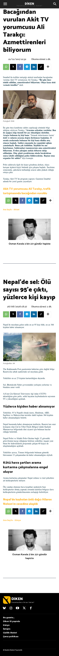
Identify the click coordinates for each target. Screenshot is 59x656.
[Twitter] (24, 608)
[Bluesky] (4, 608)
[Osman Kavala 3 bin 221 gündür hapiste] (29, 229)
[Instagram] (11, 608)
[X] (13, 67)
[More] (48, 67)
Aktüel (16, 210)
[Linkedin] (34, 67)
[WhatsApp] (6, 67)
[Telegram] (27, 67)
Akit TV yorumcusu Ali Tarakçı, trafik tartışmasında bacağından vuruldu (27, 191)
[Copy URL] (41, 67)
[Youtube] (17, 608)
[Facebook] (20, 67)
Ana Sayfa (7, 210)
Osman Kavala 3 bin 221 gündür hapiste (29, 244)
